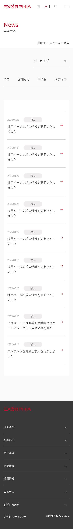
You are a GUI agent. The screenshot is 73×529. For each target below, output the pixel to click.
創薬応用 (9, 440)
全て (7, 79)
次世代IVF (9, 427)
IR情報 (42, 79)
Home (42, 43)
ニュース (9, 491)
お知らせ (24, 79)
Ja (46, 6)
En (55, 6)
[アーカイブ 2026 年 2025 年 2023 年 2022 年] (51, 62)
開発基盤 (9, 453)
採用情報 (9, 478)
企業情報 (9, 466)
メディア (61, 79)
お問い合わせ (11, 504)
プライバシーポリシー (15, 516)
